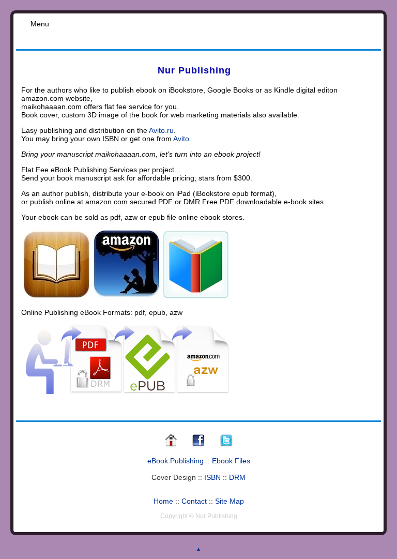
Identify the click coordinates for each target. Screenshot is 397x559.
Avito (181, 138)
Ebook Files (231, 461)
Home (163, 501)
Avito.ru (161, 130)
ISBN (212, 477)
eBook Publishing (175, 461)
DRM (237, 477)
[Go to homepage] (171, 445)
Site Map (229, 501)
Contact (194, 501)
